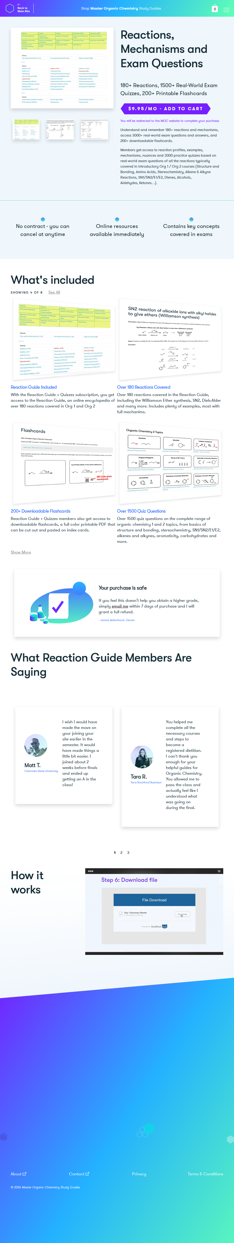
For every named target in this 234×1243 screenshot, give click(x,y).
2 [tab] (121, 852)
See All (54, 292)
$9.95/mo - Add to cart (165, 109)
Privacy (139, 1174)
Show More (21, 552)
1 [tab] (114, 852)
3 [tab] (128, 852)
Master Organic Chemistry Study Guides (51, 1187)
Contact (76, 1174)
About (16, 1174)
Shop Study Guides (121, 8)
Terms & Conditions (205, 1174)
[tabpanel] (63, 755)
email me (120, 606)
